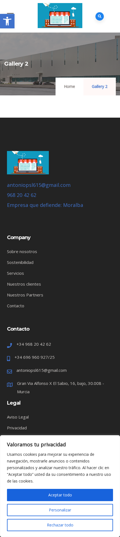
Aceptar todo (60, 495)
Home (69, 86)
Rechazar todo (60, 525)
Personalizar (60, 510)
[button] (7, 21)
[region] (60, 486)
